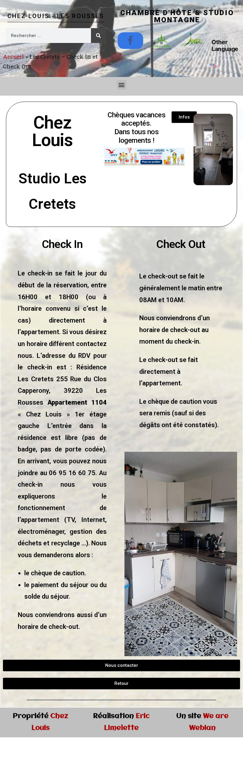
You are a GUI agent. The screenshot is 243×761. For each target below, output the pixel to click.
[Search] (98, 35)
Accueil (13, 56)
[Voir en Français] (214, 65)
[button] (122, 85)
